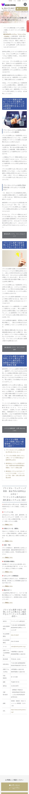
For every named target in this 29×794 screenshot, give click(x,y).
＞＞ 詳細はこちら (7, 524)
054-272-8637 (15, 635)
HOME (2, 11)
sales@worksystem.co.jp (18, 646)
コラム (14, 0)
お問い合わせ (22, 8)
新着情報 (10, 0)
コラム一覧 (7, 11)
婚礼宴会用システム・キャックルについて (14, 235)
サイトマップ (24, 0)
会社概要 (19, 0)
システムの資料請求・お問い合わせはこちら (14, 429)
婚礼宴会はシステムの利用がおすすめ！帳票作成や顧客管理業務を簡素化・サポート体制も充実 (15, 465)
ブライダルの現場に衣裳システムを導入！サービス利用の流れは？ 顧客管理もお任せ (15, 458)
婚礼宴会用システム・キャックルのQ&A (14, 348)
